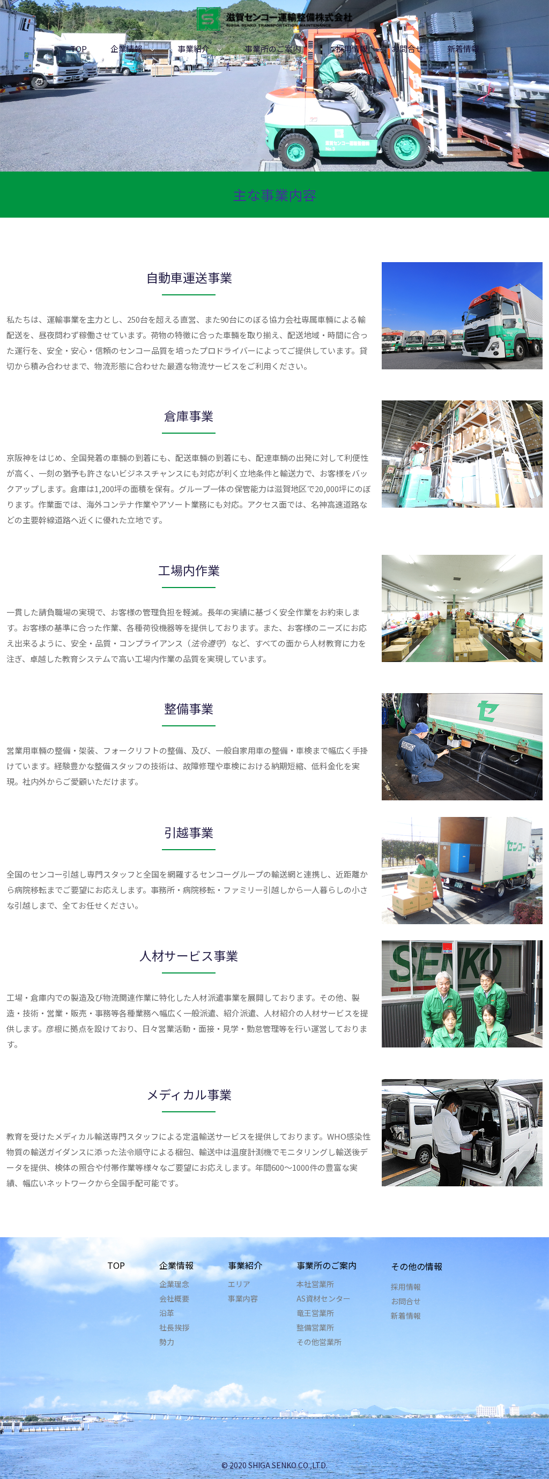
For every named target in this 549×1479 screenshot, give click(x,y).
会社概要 (174, 1298)
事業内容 (243, 1298)
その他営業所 (319, 1341)
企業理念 (174, 1284)
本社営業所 (315, 1284)
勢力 (166, 1341)
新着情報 (463, 48)
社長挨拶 (174, 1327)
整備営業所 (315, 1327)
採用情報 (352, 48)
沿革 (166, 1312)
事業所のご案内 (272, 48)
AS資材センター (323, 1298)
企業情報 (126, 48)
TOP (78, 48)
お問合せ (407, 48)
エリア (239, 1284)
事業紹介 (193, 48)
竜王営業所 (315, 1312)
